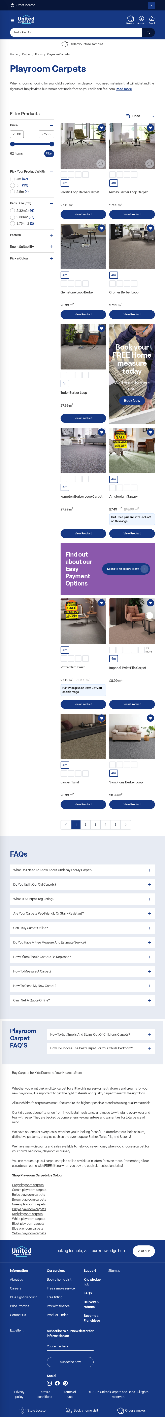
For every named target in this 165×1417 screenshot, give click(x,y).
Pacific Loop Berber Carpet (80, 192)
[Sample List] (130, 18)
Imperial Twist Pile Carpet (127, 668)
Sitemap (114, 1271)
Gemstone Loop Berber (77, 292)
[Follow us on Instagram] (49, 1383)
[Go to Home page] (26, 19)
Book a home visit (59, 1279)
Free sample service (61, 1288)
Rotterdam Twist (73, 667)
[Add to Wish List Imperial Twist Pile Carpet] (150, 602)
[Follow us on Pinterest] (65, 1383)
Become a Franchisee (92, 1318)
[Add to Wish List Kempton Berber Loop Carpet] (101, 432)
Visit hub (144, 1251)
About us (16, 1279)
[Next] (125, 824)
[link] (66, 824)
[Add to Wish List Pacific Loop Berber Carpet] (101, 127)
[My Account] (141, 18)
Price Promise (19, 1306)
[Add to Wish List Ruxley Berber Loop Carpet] (150, 127)
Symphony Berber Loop (126, 782)
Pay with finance (58, 1306)
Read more (124, 89)
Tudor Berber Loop (74, 393)
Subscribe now (70, 1362)
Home (14, 54)
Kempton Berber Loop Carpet (81, 496)
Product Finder (57, 1315)
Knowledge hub (92, 1282)
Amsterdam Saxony (123, 496)
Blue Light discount (23, 1297)
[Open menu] (12, 20)
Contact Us (18, 1315)
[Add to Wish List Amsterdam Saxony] (150, 432)
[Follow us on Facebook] (57, 1383)
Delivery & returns (91, 1304)
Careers (15, 1288)
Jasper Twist (70, 782)
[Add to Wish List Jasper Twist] (101, 718)
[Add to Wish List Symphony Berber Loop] (150, 718)
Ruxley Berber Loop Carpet (128, 192)
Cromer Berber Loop (123, 292)
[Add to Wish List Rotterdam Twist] (101, 602)
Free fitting (54, 1297)
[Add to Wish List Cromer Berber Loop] (150, 228)
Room (38, 54)
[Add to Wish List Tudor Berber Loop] (101, 328)
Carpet (26, 54)
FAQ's (88, 1293)
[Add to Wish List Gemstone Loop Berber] (101, 228)
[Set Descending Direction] (128, 116)
